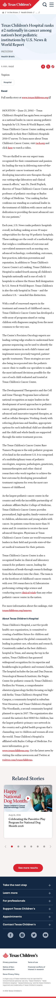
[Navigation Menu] (51, 4)
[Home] (3, 12)
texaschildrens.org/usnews (16, 610)
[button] (52, 66)
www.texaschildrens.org (35, 97)
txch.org (40, 143)
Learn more (10, 893)
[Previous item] (6, 846)
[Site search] (45, 4)
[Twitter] (34, 935)
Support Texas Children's (19, 909)
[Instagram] (22, 935)
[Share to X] (48, 67)
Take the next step (15, 885)
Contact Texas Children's (19, 924)
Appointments (12, 917)
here (10, 147)
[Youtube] (46, 935)
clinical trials (29, 592)
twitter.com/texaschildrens (17, 759)
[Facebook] (10, 935)
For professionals (14, 901)
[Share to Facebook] (43, 67)
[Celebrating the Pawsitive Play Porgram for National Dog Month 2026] (28, 798)
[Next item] (49, 846)
